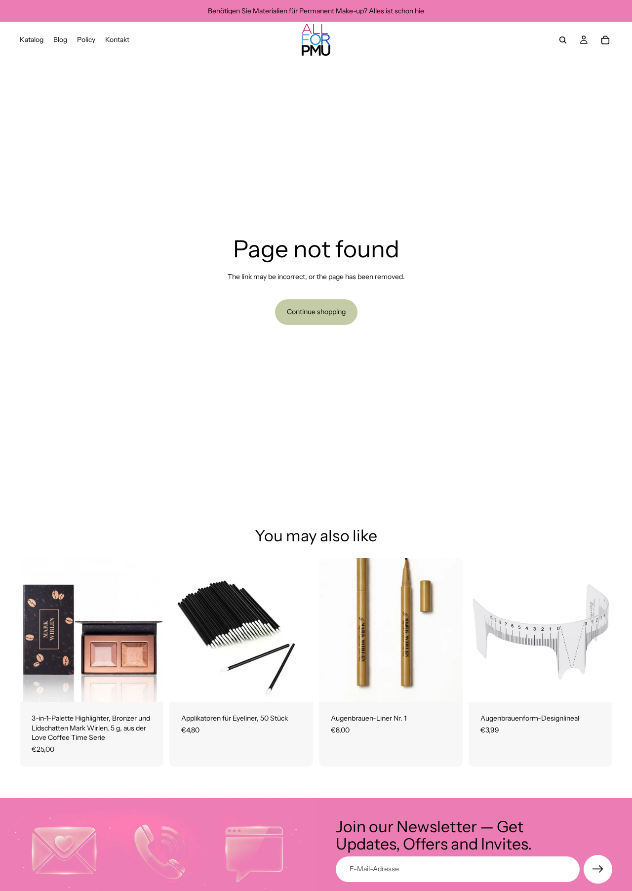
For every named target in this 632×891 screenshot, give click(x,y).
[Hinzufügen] (148, 686)
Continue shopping (316, 311)
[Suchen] (563, 40)
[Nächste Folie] (597, 630)
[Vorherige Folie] (483, 630)
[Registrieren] (598, 869)
